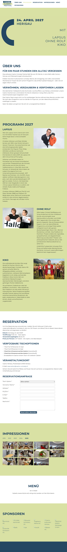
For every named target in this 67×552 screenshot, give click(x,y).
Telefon (5, 398)
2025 (26, 438)
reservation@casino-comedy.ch (17, 366)
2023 (15, 438)
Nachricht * (6, 401)
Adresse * (6, 388)
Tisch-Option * (7, 381)
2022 (9, 438)
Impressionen (49, 2)
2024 (20, 438)
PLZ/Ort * (6, 391)
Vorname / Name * (9, 385)
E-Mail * (5, 395)
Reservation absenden (28, 412)
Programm (27, 2)
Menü (58, 2)
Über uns (18, 2)
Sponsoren (18, 5)
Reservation (38, 2)
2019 (4, 438)
